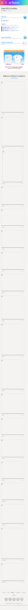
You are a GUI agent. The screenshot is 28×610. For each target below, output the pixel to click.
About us (4, 592)
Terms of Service (17, 605)
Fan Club (3, 16)
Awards (3, 24)
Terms (8, 592)
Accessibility (18, 592)
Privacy (12, 592)
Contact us (24, 592)
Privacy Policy (24, 605)
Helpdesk (14, 595)
